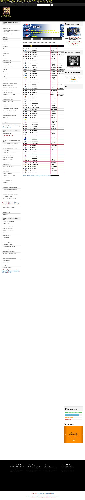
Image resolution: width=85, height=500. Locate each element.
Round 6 (45, 175)
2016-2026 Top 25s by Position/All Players (10, 143)
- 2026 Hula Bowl (6, 171)
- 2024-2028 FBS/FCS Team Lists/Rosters (10, 246)
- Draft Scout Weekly (6, 117)
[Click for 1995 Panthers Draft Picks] (25, 113)
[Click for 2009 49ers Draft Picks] (25, 84)
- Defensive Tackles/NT (7, 62)
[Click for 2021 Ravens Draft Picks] (25, 58)
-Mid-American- (10, 126)
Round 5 (41, 175)
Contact (52, 493)
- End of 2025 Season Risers (8, 90)
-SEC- (6, 127)
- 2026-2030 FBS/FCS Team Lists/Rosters (10, 83)
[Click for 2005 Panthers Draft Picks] (25, 92)
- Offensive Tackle (6, 53)
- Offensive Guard (6, 51)
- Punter (4, 76)
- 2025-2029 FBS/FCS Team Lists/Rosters (10, 187)
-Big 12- (6, 203)
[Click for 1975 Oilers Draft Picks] (25, 156)
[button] (65, 434)
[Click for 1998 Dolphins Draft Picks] (25, 107)
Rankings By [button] (16, 4)
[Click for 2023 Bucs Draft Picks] (25, 54)
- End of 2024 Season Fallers (8, 228)
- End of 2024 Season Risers (8, 226)
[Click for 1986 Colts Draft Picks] (25, 132)
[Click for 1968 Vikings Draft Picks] (25, 170)
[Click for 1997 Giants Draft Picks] (25, 109)
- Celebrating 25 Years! (7, 28)
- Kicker (4, 55)
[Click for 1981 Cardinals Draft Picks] (25, 143)
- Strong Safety (5, 74)
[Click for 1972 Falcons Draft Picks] (25, 162)
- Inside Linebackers (6, 64)
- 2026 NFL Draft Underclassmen (8, 155)
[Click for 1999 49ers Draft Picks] (25, 105)
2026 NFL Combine (6, 150)
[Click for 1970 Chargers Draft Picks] (25, 166)
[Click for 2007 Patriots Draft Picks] (25, 88)
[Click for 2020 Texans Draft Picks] (25, 60)
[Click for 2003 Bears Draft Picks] (25, 96)
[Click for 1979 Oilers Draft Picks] (25, 147)
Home (11, 5)
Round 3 (32, 175)
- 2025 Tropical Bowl (6, 239)
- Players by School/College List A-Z (9, 110)
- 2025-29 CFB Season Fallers (8, 101)
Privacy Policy (47, 493)
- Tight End (5, 44)
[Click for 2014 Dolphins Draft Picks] (25, 73)
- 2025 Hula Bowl (6, 237)
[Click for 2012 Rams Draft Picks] (25, 77)
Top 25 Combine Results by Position (9, 152)
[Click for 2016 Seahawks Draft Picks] (25, 69)
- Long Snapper (5, 78)
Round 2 (28, 175)
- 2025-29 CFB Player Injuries (8, 178)
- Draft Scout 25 (5, 80)
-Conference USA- (16, 203)
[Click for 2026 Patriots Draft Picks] (25, 48)
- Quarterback (5, 37)
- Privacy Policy (5, 122)
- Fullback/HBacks (6, 41)
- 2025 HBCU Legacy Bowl (7, 242)
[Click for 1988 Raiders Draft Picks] (25, 128)
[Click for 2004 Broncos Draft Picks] (25, 94)
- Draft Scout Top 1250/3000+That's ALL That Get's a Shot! (8, 34)
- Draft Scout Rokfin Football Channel (9, 115)
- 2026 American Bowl (6, 168)
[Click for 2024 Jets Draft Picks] (25, 52)
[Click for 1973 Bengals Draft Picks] (25, 160)
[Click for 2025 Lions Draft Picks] (25, 50)
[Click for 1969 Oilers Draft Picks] (25, 168)
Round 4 (37, 175)
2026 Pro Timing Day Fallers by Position (10, 148)
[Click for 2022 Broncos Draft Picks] (25, 56)
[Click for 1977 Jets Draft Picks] (25, 151)
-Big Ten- (10, 203)
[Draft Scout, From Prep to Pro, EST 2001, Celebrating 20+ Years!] (6, 10)
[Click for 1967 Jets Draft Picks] (25, 172)
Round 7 (49, 175)
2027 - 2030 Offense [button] (25, 4)
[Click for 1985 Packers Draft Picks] (25, 134)
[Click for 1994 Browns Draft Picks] (25, 115)
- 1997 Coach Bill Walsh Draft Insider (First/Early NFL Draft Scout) (11, 31)
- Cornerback (5, 69)
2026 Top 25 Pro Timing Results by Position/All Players (11, 141)
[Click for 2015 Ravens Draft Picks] (25, 71)
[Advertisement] (49, 13)
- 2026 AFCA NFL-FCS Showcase (8, 166)
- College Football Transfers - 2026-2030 (10, 87)
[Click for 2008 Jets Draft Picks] (25, 86)
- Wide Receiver (5, 46)
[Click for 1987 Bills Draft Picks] (25, 130)
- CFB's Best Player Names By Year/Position (10, 108)
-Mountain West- (16, 126)
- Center (4, 48)
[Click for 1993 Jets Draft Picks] (25, 117)
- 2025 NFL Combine (6, 223)
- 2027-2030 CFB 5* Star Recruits (8, 106)
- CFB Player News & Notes (7, 103)
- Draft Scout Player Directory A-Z (9, 113)
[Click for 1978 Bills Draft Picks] (25, 149)
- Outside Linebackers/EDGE (8, 67)
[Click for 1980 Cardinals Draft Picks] (25, 145)
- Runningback (5, 39)
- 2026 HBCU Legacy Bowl (7, 173)
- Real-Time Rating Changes (8, 85)
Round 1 (24, 175)
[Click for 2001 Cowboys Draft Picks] (25, 101)
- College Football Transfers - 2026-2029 (10, 189)
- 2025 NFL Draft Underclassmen (8, 230)
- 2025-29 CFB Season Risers (8, 99)
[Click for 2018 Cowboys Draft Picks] (25, 65)
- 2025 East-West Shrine (7, 235)
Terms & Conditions (40, 493)
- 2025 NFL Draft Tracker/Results (8, 221)
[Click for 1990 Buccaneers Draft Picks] (25, 124)
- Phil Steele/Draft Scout (7, 267)
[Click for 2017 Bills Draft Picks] (25, 67)
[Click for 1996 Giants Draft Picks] (25, 111)
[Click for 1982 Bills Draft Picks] (25, 141)
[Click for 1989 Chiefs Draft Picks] (25, 126)
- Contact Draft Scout (6, 212)
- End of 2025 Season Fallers (8, 92)
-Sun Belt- (9, 127)
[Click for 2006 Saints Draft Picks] (25, 90)
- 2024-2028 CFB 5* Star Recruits (8, 244)
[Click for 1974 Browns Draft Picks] (25, 158)
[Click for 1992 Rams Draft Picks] (25, 119)
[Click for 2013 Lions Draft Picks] (25, 75)
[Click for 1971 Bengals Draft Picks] (25, 164)
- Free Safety (5, 71)
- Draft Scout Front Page (7, 25)
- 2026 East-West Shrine (7, 164)
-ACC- (15, 202)
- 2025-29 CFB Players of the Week (9, 94)
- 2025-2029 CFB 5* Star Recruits (8, 196)
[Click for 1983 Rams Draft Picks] (25, 139)
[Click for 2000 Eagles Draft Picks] (25, 103)
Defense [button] (32, 4)
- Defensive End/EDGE (7, 60)
